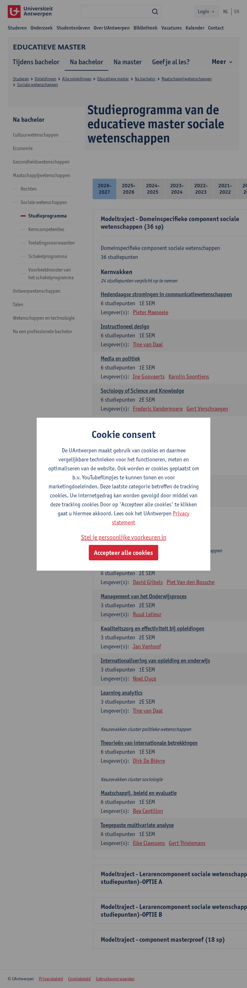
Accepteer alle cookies (123, 552)
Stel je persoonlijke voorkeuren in (123, 537)
